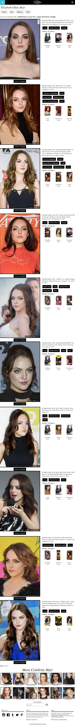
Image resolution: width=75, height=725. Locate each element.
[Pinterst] (21, 716)
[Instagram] (3, 716)
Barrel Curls (46, 286)
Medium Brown (23, 17)
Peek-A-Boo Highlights (50, 101)
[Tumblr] (13, 716)
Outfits (4, 12)
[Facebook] (8, 716)
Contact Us (34, 719)
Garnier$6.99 (58, 241)
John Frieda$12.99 (47, 46)
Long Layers (47, 97)
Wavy (34, 17)
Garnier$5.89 (69, 46)
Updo (63, 350)
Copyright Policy (63, 719)
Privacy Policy (54, 719)
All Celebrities (37, 702)
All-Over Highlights (49, 159)
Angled (39, 17)
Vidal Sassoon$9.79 (69, 498)
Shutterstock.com (35, 595)
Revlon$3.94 (58, 308)
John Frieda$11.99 (69, 119)
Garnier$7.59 (58, 369)
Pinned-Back (47, 290)
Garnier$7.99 (58, 629)
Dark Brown (46, 17)
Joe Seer (29, 659)
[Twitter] (17, 716)
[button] (2, 2)
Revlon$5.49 (69, 308)
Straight (52, 17)
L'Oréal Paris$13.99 (58, 185)
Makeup (19, 12)
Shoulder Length (60, 545)
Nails (28, 12)
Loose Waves (47, 167)
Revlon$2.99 (47, 185)
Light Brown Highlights (50, 93)
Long (30, 17)
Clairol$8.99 (47, 119)
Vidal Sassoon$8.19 (69, 369)
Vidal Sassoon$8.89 (58, 119)
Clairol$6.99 (69, 185)
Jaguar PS (29, 595)
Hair (11, 12)
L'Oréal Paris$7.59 (47, 308)
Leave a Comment (20, 81)
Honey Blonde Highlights (50, 163)
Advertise (28, 719)
